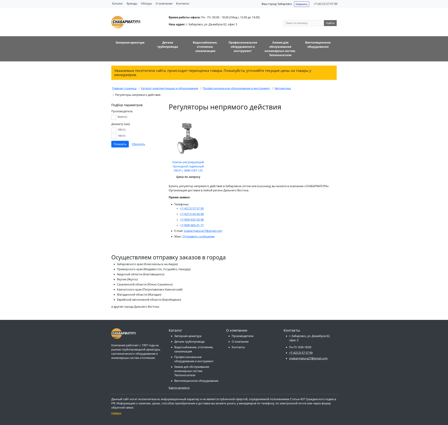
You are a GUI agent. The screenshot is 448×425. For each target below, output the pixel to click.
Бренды (132, 3)
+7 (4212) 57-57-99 (325, 4)
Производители (242, 336)
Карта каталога (179, 388)
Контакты (182, 3)
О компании (164, 3)
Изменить (302, 4)
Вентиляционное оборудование (196, 381)
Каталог (117, 3)
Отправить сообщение (199, 236)
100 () (121, 129)
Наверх (116, 413)
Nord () (122, 116)
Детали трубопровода (189, 341)
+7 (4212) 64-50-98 (192, 214)
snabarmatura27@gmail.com (203, 231)
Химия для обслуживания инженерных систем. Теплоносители (191, 371)
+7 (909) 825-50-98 (192, 220)
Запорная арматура (187, 336)
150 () (121, 135)
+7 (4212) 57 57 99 (301, 353)
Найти (330, 23)
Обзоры (146, 3)
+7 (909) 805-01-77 (192, 225)
